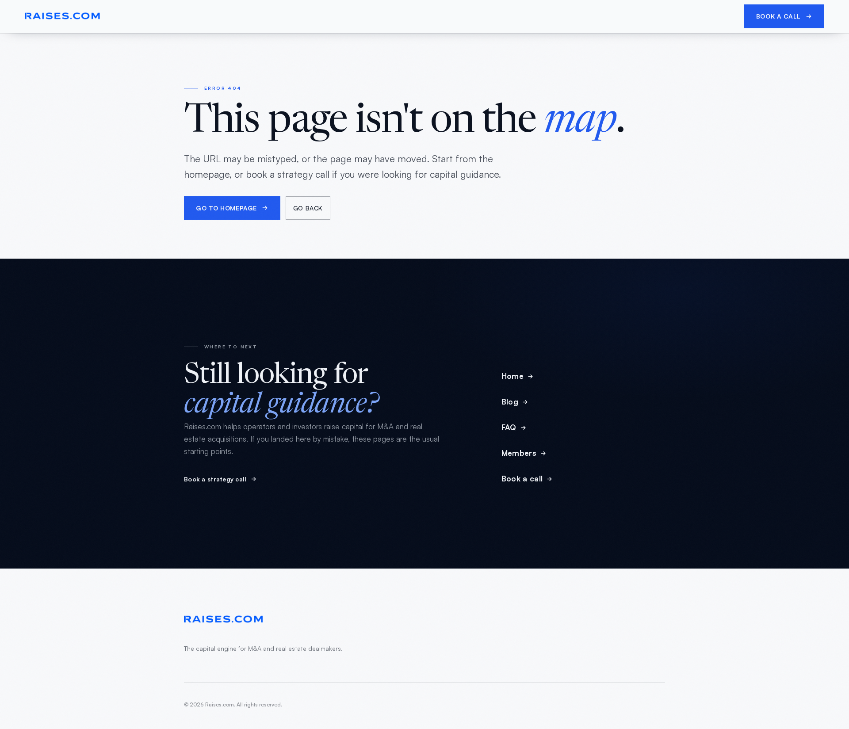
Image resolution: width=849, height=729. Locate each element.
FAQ (508, 427)
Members (518, 453)
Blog (509, 401)
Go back (308, 208)
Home (512, 376)
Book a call (778, 16)
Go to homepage (226, 208)
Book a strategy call (215, 479)
